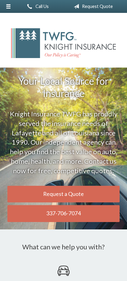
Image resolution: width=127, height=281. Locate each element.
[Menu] (8, 6)
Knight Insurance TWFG (63, 43)
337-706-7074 (63, 213)
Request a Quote (63, 194)
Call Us (42, 6)
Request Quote (97, 6)
